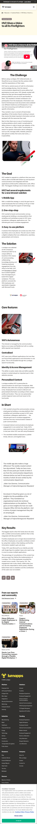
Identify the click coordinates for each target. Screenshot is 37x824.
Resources (7, 12)
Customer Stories (15, 12)
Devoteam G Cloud (10, 270)
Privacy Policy (29, 812)
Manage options (18, 815)
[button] (35, 1)
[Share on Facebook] (8, 578)
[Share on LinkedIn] (13, 578)
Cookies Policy (20, 812)
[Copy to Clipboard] (4, 578)
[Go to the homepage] (12, 676)
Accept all (18, 820)
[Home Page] (6, 7)
